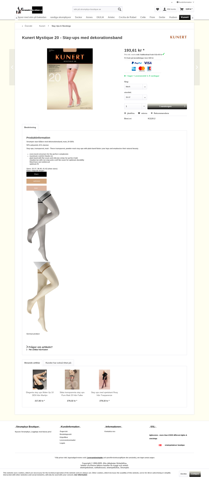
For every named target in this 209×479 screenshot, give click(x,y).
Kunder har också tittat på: (59, 363)
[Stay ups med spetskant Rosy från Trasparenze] (104, 380)
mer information (80, 475)
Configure (195, 474)
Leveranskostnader (68, 440)
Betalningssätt (66, 434)
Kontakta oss (109, 431)
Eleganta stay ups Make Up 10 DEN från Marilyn (40, 393)
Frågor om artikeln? (40, 347)
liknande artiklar (32, 363)
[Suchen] (120, 9)
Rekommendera (161, 113)
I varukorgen (165, 106)
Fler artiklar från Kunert (38, 350)
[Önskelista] (158, 9)
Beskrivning (30, 127)
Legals (62, 443)
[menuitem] (97, 9)
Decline (184, 474)
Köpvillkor (64, 437)
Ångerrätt (64, 431)
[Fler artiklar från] (178, 41)
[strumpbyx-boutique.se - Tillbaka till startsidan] (29, 10)
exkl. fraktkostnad (143, 55)
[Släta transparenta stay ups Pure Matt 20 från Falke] (72, 380)
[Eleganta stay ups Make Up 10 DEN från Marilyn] (40, 380)
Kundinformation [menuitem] (185, 2)
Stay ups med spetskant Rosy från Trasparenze (104, 393)
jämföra (130, 113)
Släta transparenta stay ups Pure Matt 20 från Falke (72, 393)
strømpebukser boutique (175, 445)
